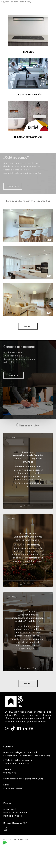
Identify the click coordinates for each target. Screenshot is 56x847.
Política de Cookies (13, 815)
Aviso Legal (9, 809)
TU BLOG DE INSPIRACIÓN (28, 94)
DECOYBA (11, 437)
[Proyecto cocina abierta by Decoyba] (28, 262)
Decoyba (26, 505)
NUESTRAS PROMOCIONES (28, 137)
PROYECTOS (28, 51)
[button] (51, 4)
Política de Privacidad (15, 812)
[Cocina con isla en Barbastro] (28, 225)
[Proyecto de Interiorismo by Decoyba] (28, 299)
